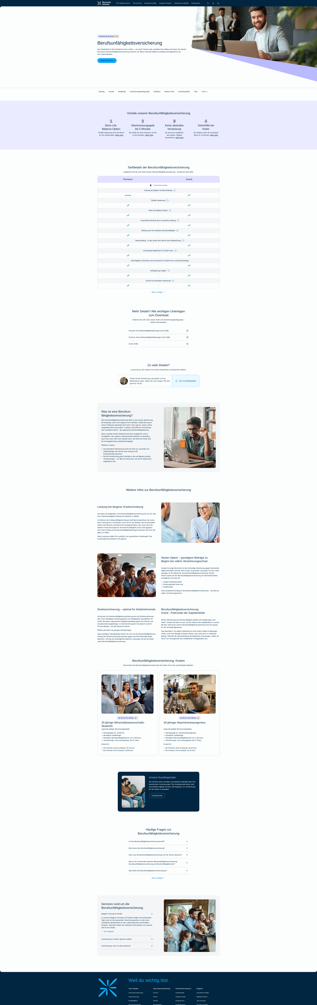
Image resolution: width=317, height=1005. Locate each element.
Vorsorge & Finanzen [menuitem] (165, 3)
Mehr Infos (119, 135)
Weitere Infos (169, 91)
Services (205, 91)
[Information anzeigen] (175, 190)
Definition (157, 91)
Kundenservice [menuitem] (195, 3)
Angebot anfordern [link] (107, 60)
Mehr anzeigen (157, 292)
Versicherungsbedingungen (140, 91)
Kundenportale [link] (157, 795)
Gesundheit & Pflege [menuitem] (150, 3)
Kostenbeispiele (184, 91)
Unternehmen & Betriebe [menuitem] (181, 3)
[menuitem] (207, 3)
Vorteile (111, 91)
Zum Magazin (109, 931)
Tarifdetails (122, 91)
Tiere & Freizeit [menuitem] (137, 3)
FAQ (195, 91)
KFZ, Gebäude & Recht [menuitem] (123, 3)
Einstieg (102, 91)
